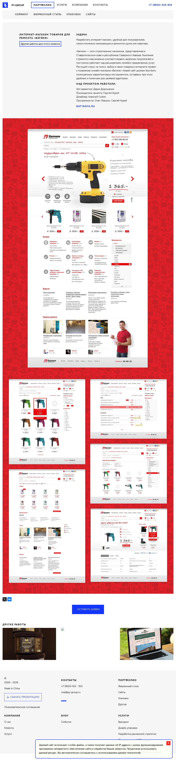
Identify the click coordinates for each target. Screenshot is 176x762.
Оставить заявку (88, 609)
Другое (122, 704)
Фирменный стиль (47, 14)
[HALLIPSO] (29, 644)
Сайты (91, 14)
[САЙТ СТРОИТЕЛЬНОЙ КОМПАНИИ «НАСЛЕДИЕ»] (146, 644)
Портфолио (43, 5)
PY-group (18, 5)
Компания (80, 5)
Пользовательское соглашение (22, 707)
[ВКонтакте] (9, 599)
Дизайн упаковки (127, 728)
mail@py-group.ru (70, 692)
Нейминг (21, 14)
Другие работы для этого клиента (40, 44)
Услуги (62, 5)
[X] (5, 599)
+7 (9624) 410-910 (160, 4)
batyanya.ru (85, 106)
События (66, 722)
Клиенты (9, 728)
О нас (7, 722)
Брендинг (123, 722)
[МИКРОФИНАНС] (88, 629)
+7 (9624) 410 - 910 (72, 686)
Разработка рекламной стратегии (137, 734)
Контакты (100, 5)
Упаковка (74, 14)
